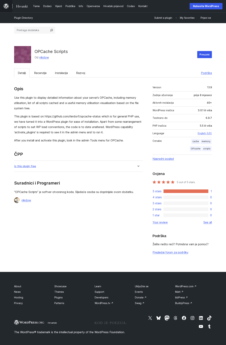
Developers (101, 297)
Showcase (60, 286)
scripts (206, 148)
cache (195, 141)
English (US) (205, 133)
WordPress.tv (104, 303)
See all (207, 222)
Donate (141, 297)
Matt (179, 291)
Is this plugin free (25, 166)
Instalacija (61, 73)
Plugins (58, 297)
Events (139, 291)
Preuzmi (205, 54)
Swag (139, 303)
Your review (160, 222)
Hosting (18, 297)
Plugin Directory (23, 17)
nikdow (44, 57)
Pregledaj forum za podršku (170, 252)
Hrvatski (52, 322)
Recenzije (40, 73)
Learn (98, 286)
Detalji (22, 73)
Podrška (206, 73)
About (17, 286)
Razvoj (80, 73)
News (17, 291)
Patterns (59, 303)
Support (99, 291)
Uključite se (141, 286)
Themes (59, 291)
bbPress (181, 297)
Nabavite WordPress (206, 6)
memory (206, 141)
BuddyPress (183, 303)
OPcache (195, 148)
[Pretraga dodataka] (51, 30)
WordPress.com (186, 286)
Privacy (18, 303)
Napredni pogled (163, 158)
